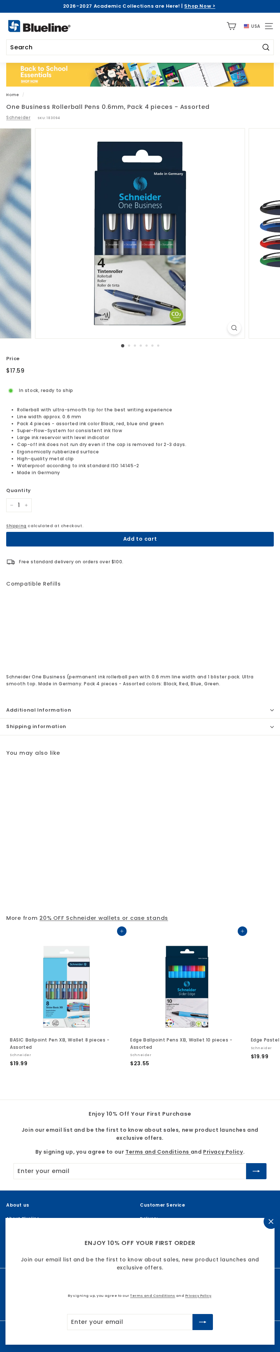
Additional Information (38, 710)
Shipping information (36, 726)
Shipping (16, 526)
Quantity (18, 490)
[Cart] (231, 26)
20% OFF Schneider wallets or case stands (103, 918)
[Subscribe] (202, 1322)
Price (13, 358)
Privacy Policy (198, 1295)
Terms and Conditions (152, 1295)
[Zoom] (234, 328)
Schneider (18, 117)
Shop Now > (199, 6)
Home (12, 95)
